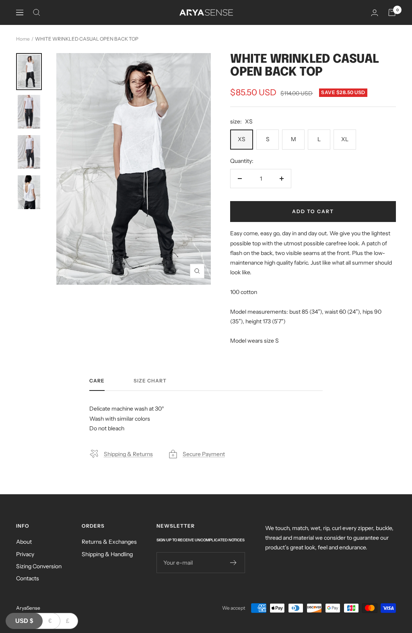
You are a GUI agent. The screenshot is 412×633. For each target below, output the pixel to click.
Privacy (25, 554)
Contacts (27, 578)
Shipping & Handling (107, 554)
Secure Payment (204, 454)
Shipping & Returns (128, 454)
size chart (150, 381)
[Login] (374, 12)
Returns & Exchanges (109, 541)
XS (241, 139)
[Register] (233, 562)
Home (23, 39)
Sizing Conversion (39, 566)
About (24, 541)
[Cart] (392, 12)
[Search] (36, 12)
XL (344, 139)
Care (97, 381)
